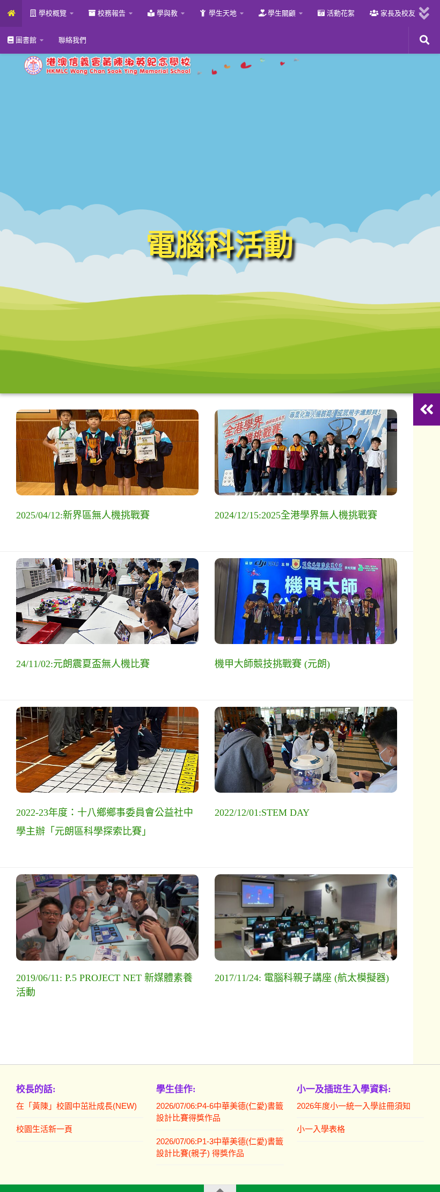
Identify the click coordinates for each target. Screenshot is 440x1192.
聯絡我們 (72, 40)
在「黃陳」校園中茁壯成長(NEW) (76, 1105)
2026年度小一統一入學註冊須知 (353, 1105)
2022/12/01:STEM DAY (262, 812)
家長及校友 (396, 13)
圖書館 (24, 40)
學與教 (166, 13)
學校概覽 (51, 13)
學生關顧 (281, 13)
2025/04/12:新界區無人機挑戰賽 (83, 515)
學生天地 (222, 13)
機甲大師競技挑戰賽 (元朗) (272, 664)
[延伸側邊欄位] (426, 409)
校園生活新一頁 (44, 1129)
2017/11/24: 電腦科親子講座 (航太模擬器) (302, 977)
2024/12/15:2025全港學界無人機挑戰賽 (296, 515)
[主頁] (11, 13)
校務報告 (111, 13)
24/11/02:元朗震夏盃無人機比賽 (83, 664)
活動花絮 (340, 13)
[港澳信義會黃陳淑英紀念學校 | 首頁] (159, 65)
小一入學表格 (321, 1129)
